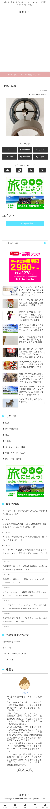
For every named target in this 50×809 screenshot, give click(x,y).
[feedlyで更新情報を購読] (31, 170)
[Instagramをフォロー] (19, 170)
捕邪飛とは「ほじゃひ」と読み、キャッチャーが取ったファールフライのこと (25, 580)
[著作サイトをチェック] (7, 170)
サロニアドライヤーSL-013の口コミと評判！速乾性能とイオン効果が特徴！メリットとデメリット (24, 607)
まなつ (25, 693)
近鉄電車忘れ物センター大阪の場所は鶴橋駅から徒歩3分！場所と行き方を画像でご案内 (25, 568)
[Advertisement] (25, 46)
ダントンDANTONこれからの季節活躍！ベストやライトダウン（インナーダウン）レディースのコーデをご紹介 (25, 553)
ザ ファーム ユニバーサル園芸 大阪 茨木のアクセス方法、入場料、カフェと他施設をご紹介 (24, 593)
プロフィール (8, 660)
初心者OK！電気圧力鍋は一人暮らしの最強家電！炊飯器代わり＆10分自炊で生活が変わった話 (24, 525)
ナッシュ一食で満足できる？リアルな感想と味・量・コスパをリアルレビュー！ (25, 538)
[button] (40, 157)
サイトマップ (8, 648)
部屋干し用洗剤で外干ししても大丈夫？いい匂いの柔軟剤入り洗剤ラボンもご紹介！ (25, 619)
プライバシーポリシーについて (15, 654)
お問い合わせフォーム (12, 642)
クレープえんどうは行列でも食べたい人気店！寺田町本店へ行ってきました (25, 512)
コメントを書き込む (25, 223)
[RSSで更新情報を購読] (42, 170)
